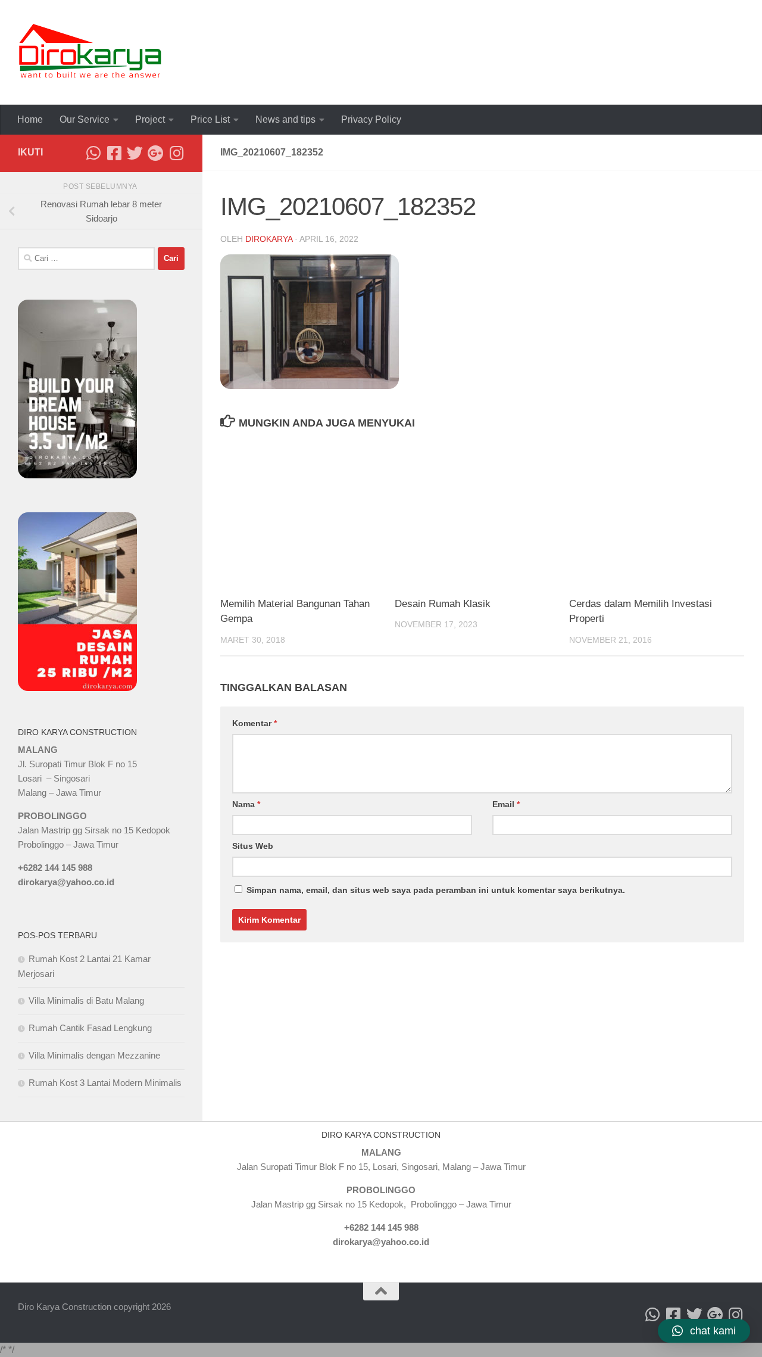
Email (506, 804)
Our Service (85, 119)
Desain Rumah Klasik (443, 603)
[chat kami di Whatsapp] (93, 153)
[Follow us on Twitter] (135, 153)
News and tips (285, 119)
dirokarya (268, 239)
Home (30, 119)
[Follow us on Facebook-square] (114, 153)
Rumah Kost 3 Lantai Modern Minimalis (105, 1083)
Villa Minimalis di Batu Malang (86, 1000)
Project (150, 119)
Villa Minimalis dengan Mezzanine (94, 1055)
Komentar (254, 723)
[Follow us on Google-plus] (156, 153)
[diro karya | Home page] (90, 52)
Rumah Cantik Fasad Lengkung (90, 1028)
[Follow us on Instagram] (176, 153)
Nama (246, 804)
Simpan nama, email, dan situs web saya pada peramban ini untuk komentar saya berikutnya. (435, 890)
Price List (210, 119)
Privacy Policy (371, 119)
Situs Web (252, 846)
